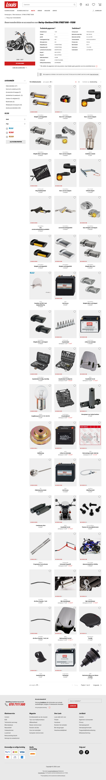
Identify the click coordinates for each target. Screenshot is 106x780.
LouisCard (8, 733)
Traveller (90, 638)
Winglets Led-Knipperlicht (40, 116)
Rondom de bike (34, 727)
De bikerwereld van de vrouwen (38, 717)
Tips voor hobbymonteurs (36, 719)
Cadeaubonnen (9, 730)
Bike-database (9, 725)
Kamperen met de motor (36, 733)
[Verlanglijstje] (93, 4)
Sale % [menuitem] (33, 10)
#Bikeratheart (33, 722)
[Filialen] (81, 4)
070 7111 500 (17, 704)
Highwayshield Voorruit (65, 638)
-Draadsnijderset (65, 416)
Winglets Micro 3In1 (90, 266)
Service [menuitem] (55, 10)
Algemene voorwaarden (86, 719)
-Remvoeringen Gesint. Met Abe (90, 453)
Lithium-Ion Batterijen (65, 453)
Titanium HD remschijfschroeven (90, 527)
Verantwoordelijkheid (60, 730)
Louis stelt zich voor (60, 717)
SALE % (11, 132)
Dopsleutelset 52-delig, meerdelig (40, 379)
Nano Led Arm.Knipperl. (90, 116)
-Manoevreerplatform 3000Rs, (90, 564)
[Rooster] (76, 82)
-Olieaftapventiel (90, 490)
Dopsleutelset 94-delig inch (65, 379)
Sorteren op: (86, 82)
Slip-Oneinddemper (65, 601)
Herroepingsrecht (84, 725)
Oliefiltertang (40, 453)
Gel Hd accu (65, 303)
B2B (6, 719)
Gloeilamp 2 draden (90, 153)
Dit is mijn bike (20, 63)
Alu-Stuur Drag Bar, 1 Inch (40, 601)
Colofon (81, 717)
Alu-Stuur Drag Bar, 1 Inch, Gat (40, 638)
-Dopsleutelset (65, 342)
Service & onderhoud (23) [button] (13, 89)
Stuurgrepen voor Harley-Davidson (90, 414)
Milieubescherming (84, 733)
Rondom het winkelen (60, 725)
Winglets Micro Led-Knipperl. (40, 153)
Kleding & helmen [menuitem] (9, 10)
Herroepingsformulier (85, 727)
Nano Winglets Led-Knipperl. (90, 227)
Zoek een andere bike (19, 67)
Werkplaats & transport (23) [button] (14, 105)
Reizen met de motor (35, 725)
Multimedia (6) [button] (10, 101)
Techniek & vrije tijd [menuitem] (22, 10)
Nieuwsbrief (8, 727)
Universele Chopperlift (65, 564)
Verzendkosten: (41, 773)
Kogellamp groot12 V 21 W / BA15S (40, 416)
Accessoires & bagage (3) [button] (13, 92)
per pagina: (46, 82)
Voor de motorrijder (35, 730)
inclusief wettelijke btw (53, 771)
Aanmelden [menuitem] (98, 10)
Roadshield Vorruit (90, 379)
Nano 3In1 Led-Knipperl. (65, 116)
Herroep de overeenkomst (12, 738)
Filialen (56, 719)
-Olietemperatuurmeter (40, 490)
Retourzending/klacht (11, 735)
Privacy (81, 722)
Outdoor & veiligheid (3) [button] (13, 98)
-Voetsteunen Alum (40, 525)
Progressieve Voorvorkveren (40, 564)
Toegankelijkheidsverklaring (87, 730)
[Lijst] (78, 82)
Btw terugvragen (59, 727)
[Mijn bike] (87, 4)
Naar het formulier (94, 74)
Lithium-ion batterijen (90, 342)
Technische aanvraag (11, 722)
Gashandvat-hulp (40, 675)
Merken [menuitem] (40, 10)
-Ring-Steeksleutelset (40, 190)
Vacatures (57, 722)
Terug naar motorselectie (13, 18)
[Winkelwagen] (99, 4)
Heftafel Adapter (90, 190)
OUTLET (11, 136)
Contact (7, 717)
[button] (75, 4)
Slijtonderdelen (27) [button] (11, 86)
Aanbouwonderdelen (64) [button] (13, 108)
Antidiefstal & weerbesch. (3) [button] (14, 95)
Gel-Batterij (65, 675)
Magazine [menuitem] (47, 10)
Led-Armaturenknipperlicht (65, 227)
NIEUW (11, 128)
